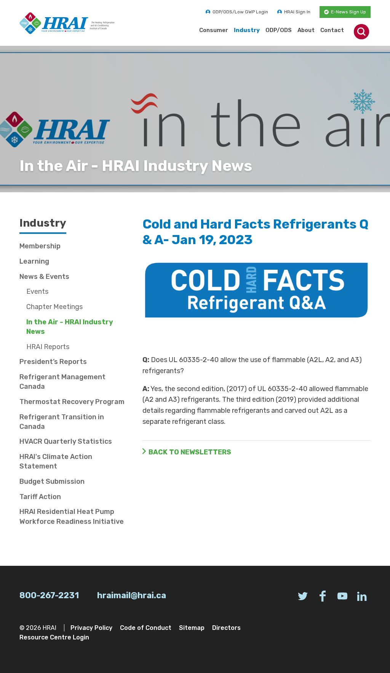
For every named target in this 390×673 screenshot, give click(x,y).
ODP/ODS (278, 30)
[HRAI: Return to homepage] (67, 23)
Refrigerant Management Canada (62, 382)
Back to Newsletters (190, 452)
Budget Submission (52, 481)
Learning (34, 261)
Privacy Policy (91, 627)
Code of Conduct (145, 627)
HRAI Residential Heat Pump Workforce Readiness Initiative (71, 516)
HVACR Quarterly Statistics (65, 441)
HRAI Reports (47, 347)
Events (37, 291)
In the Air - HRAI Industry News (69, 327)
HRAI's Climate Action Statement (55, 461)
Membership (40, 246)
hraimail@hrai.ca (131, 595)
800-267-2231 (49, 595)
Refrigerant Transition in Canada (61, 422)
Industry (247, 30)
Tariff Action (40, 497)
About (306, 30)
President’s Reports (53, 361)
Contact (332, 30)
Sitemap (192, 627)
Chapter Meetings (54, 307)
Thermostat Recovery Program (72, 402)
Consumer (213, 30)
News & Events (44, 276)
